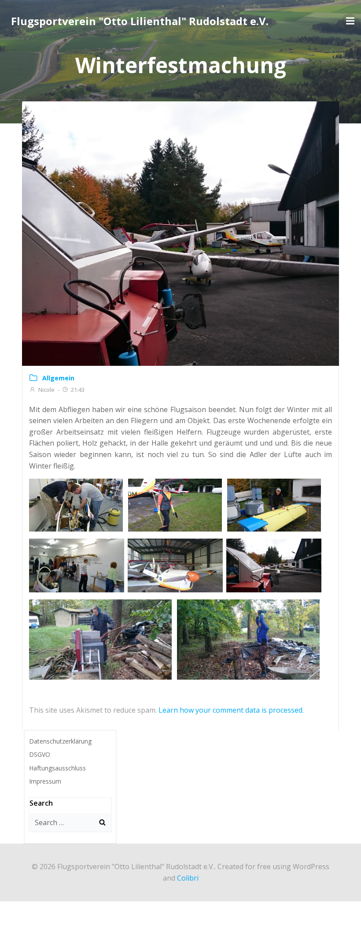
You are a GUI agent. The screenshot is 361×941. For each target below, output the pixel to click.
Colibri (188, 878)
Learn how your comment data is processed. (231, 710)
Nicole (46, 390)
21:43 (78, 390)
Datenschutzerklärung (60, 741)
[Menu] (349, 21)
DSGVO (39, 754)
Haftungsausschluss (57, 768)
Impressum (45, 781)
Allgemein (58, 378)
